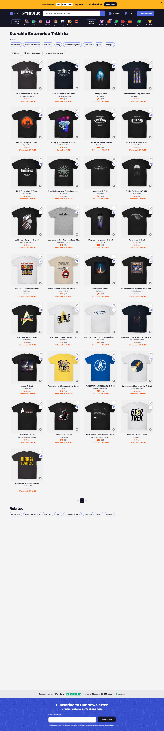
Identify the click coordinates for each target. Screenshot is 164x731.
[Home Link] (31, 13)
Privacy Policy (77, 725)
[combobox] (71, 13)
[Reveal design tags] (40, 88)
